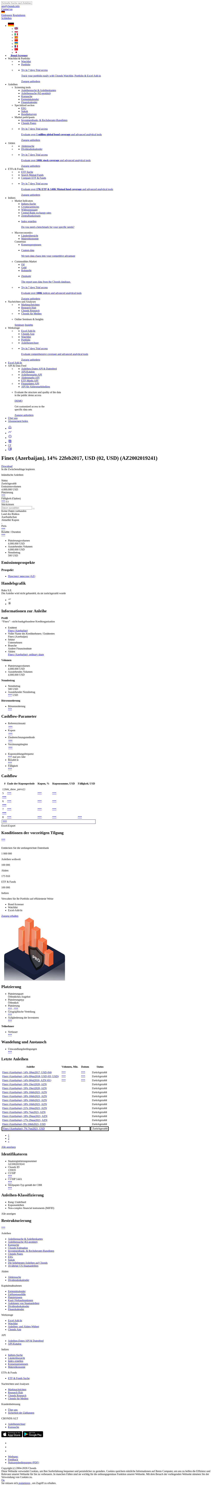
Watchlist (26, 61)
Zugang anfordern (24, 415)
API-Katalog (28, 371)
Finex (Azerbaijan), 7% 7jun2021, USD (24, 1128)
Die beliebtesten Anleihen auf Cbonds (28, 1262)
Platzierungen (15, 1297)
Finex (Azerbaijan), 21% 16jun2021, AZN (24, 1108)
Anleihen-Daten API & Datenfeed (39, 368)
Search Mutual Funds (32, 175)
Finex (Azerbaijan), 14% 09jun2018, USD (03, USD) (30, 1076)
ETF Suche (27, 172)
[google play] (33, 1436)
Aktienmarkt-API (30, 377)
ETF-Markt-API (29, 380)
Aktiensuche (27, 146)
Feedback (13, 1459)
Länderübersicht (29, 235)
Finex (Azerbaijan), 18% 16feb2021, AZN (24, 1092)
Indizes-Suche (28, 203)
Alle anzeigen (8, 1147)
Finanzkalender (29, 102)
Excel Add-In (28, 330)
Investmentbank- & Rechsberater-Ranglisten (44, 120)
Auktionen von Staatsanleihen (23, 1303)
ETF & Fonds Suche (19, 1378)
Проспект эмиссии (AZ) (21, 576)
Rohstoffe (26, 270)
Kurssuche (26, 96)
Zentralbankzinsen (30, 215)
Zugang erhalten (9, 916)
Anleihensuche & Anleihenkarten (38, 90)
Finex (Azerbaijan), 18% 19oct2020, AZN (24, 1084)
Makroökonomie (30, 238)
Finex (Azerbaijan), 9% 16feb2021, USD (24, 1124)
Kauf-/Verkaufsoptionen (20, 1300)
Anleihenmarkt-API (31, 374)
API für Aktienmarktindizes (35, 386)
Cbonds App (27, 333)
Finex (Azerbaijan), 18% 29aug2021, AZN (24, 1116)
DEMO (19, 400)
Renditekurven (29, 114)
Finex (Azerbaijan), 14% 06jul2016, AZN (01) (26, 1080)
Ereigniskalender (30, 99)
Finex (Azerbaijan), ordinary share (26, 654)
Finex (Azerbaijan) (18, 630)
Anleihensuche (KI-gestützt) (36, 93)
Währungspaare (29, 209)
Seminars (19, 324)
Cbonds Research (30, 310)
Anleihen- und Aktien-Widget (23, 1326)
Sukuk (24, 111)
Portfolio (25, 64)
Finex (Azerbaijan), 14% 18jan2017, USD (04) (27, 1072)
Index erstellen (15, 1361)
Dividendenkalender (31, 149)
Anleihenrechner (30, 342)
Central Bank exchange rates (36, 212)
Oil (23, 264)
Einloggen (6, 15)
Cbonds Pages (28, 123)
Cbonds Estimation (18, 1247)
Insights (29, 324)
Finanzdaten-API (30, 383)
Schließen (6, 18)
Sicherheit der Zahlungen (21, 1412)
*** (3, 495)
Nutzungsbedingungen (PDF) (23, 1462)
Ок (3, 1480)
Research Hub (28, 307)
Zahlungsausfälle (17, 1294)
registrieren (24, 1483)
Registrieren (19, 15)
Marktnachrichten (30, 304)
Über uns (13, 418)
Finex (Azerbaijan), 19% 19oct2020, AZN (24, 1088)
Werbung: (13, 1456)
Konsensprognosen (31, 244)
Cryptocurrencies (30, 206)
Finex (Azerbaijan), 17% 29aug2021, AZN (24, 1120)
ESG (23, 108)
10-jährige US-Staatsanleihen (23, 1265)
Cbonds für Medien (31, 313)
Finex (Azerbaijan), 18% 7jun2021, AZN (24, 1112)
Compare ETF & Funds (33, 178)
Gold (23, 267)
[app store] (11, 1436)
